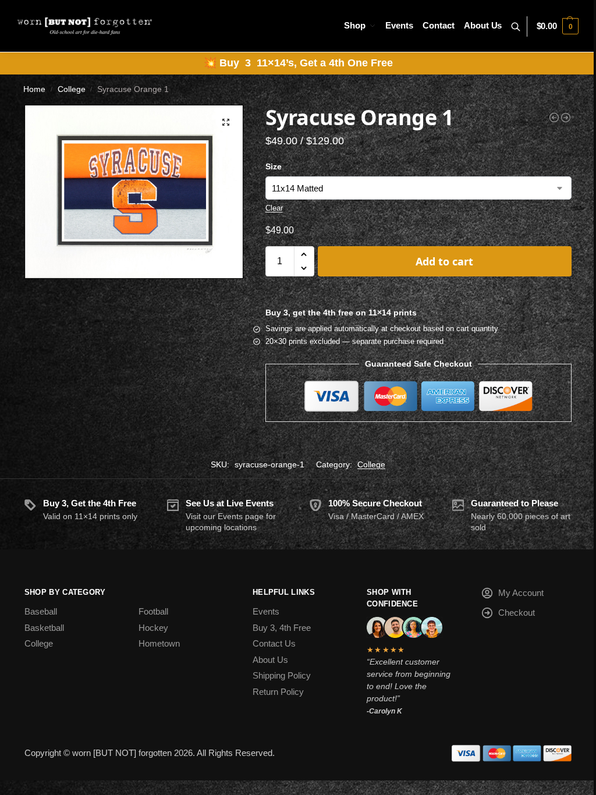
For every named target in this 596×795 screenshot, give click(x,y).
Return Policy (278, 692)
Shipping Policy (282, 675)
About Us (270, 660)
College (72, 89)
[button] (558, 26)
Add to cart (444, 261)
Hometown (159, 643)
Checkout (516, 612)
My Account (521, 593)
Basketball (44, 628)
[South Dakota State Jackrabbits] (554, 117)
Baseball (40, 611)
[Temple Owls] (566, 117)
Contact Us (274, 643)
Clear (274, 208)
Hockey (153, 628)
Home (34, 89)
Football (153, 611)
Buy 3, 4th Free (282, 628)
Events (266, 611)
